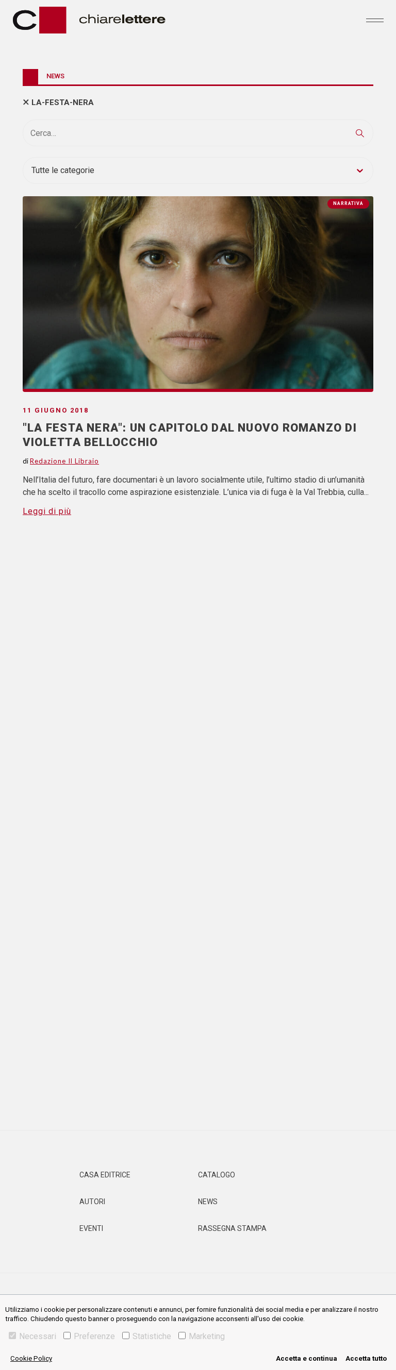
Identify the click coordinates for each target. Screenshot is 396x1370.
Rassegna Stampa (232, 1228)
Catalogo (216, 1175)
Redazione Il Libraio (64, 461)
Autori (92, 1201)
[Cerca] (360, 133)
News (208, 1201)
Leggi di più (47, 511)
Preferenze (94, 1336)
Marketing (207, 1336)
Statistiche (152, 1336)
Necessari (37, 1336)
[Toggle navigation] (375, 20)
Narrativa (348, 203)
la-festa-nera (62, 102)
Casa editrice (104, 1175)
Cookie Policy (31, 1358)
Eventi (91, 1228)
